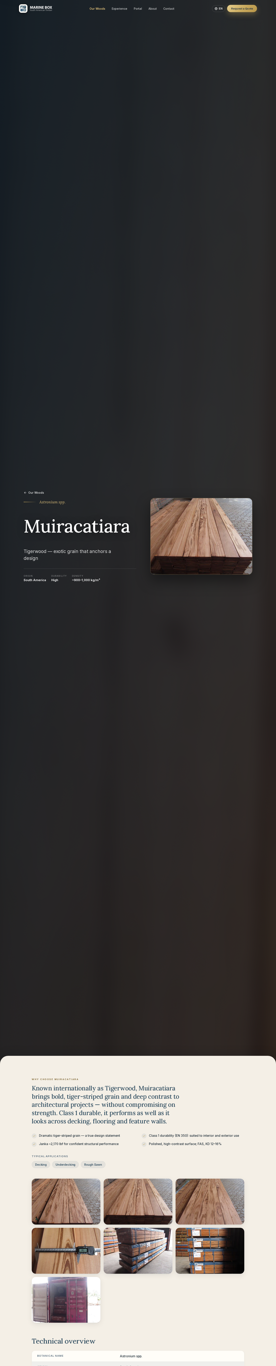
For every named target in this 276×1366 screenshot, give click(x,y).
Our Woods (97, 8)
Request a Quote (242, 8)
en (220, 8)
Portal (138, 8)
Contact (168, 8)
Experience (119, 8)
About (153, 8)
